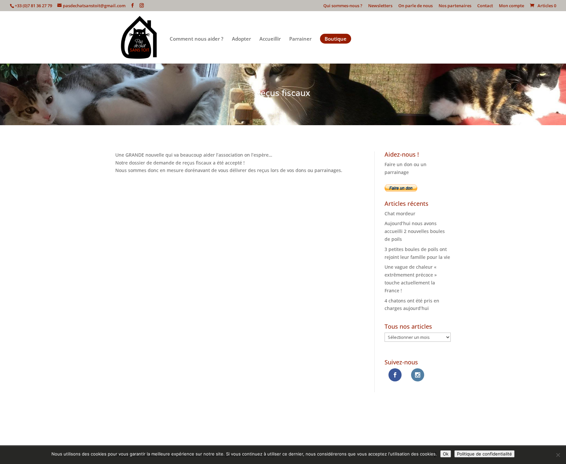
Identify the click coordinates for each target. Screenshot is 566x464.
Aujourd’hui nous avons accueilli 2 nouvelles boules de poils (415, 231)
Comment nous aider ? (196, 39)
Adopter (241, 39)
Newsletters (380, 6)
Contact (485, 6)
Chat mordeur (400, 213)
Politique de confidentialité (484, 453)
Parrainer (300, 39)
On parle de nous (415, 6)
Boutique (336, 38)
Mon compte (511, 6)
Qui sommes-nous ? (342, 6)
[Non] (558, 455)
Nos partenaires (455, 6)
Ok (445, 453)
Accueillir (270, 39)
